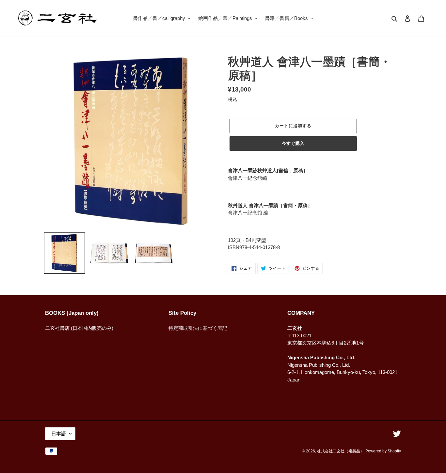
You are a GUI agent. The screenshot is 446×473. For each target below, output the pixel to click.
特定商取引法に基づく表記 (197, 328)
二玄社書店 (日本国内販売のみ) (79, 328)
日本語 (58, 433)
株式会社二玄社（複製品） (340, 451)
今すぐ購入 (293, 143)
